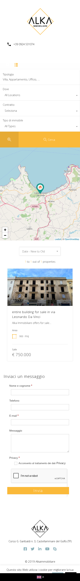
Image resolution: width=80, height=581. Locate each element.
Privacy (14, 457)
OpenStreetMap (72, 239)
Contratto (9, 104)
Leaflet (58, 239)
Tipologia (8, 74)
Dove (6, 89)
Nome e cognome (20, 385)
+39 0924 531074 (23, 44)
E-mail (14, 415)
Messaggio (15, 430)
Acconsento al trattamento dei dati (42, 463)
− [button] (5, 235)
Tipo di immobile (13, 120)
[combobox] (40, 95)
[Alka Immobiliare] (40, 34)
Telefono (14, 400)
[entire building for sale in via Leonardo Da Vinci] (40, 188)
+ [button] (5, 229)
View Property (40, 298)
